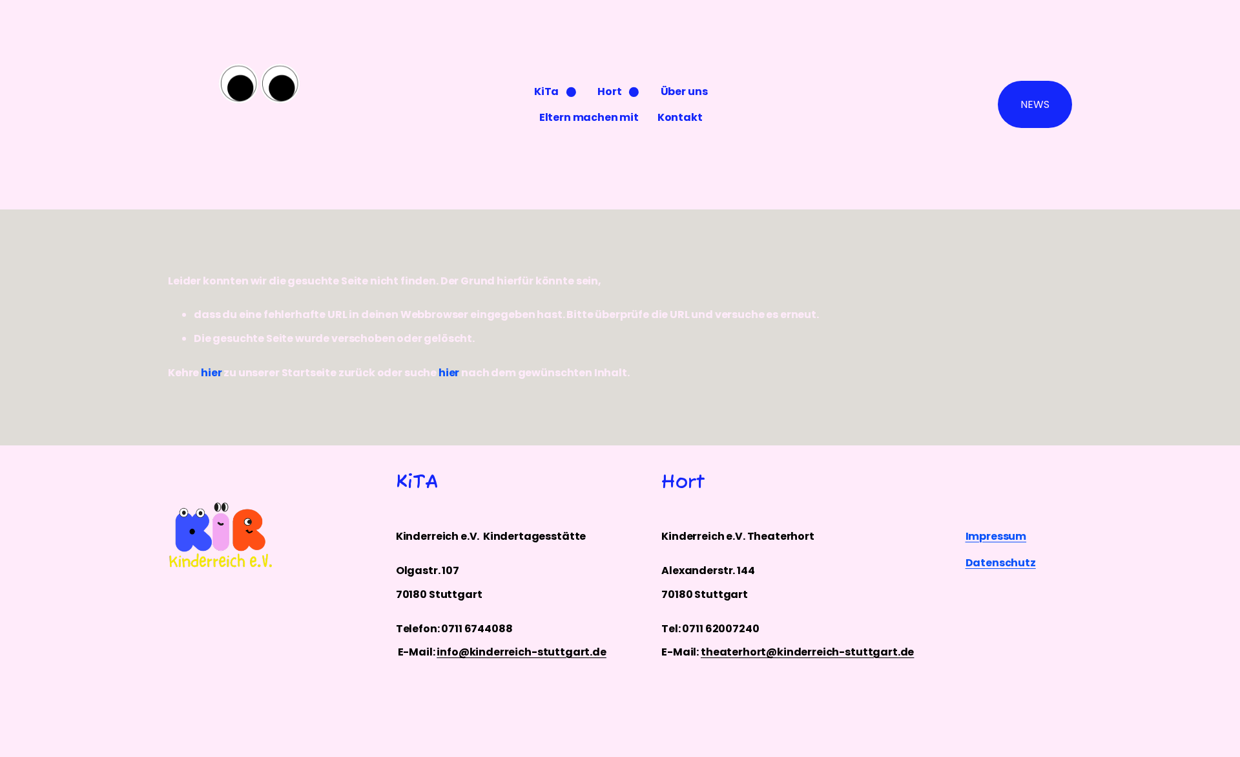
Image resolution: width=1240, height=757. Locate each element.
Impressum (996, 536)
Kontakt (680, 117)
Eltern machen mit (589, 117)
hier (211, 372)
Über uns (684, 91)
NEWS (1034, 104)
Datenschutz (1001, 562)
